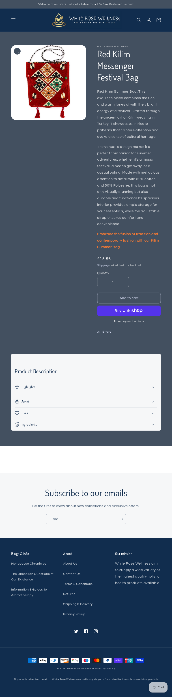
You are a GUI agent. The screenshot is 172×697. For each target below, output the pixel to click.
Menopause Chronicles (28, 563)
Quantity (103, 273)
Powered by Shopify (103, 668)
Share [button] (107, 331)
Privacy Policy (74, 614)
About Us (70, 563)
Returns (69, 594)
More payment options (129, 321)
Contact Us (72, 574)
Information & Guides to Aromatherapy (29, 592)
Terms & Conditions (78, 584)
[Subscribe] (121, 519)
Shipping (103, 265)
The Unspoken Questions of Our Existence (32, 576)
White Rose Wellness (79, 668)
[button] (13, 20)
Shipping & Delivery (77, 604)
